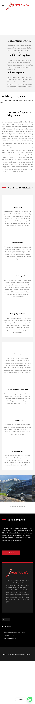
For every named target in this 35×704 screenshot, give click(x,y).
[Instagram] (8, 619)
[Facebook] (4, 619)
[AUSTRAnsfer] (17, 5)
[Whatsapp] (29, 699)
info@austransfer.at (10, 638)
